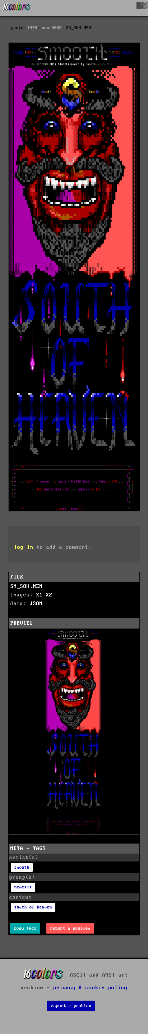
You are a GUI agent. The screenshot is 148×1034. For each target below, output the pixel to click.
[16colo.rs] (17, 8)
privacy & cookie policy (90, 988)
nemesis (23, 887)
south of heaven (33, 907)
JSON (36, 603)
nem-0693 (52, 27)
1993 (32, 27)
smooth (21, 867)
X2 (49, 595)
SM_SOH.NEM (26, 586)
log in (23, 547)
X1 (39, 595)
